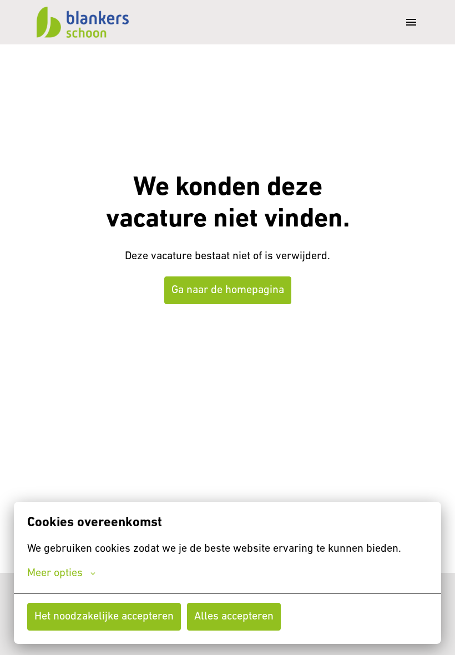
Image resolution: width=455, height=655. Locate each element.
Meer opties (55, 573)
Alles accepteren (234, 616)
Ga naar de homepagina (227, 290)
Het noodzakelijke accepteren (104, 616)
